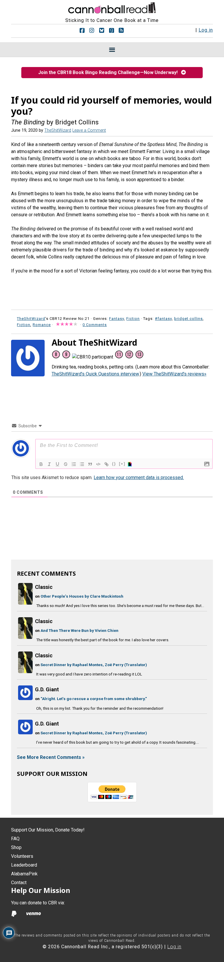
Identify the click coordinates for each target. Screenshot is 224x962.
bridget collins (188, 318)
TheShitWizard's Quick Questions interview (95, 374)
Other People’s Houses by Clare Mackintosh (82, 596)
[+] (122, 464)
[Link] (106, 464)
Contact (19, 882)
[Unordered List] (82, 464)
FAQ (15, 838)
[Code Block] (98, 464)
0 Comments (95, 325)
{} (114, 464)
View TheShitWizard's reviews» (174, 374)
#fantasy (163, 318)
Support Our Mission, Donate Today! (48, 830)
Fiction (133, 318)
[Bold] (41, 464)
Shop (16, 847)
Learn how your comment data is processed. (139, 477)
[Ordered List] (74, 464)
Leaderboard (24, 865)
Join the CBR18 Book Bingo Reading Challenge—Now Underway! (109, 72)
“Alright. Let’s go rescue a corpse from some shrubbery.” (94, 698)
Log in (206, 30)
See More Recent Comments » (51, 757)
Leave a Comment (89, 130)
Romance (42, 325)
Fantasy (116, 318)
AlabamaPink (24, 874)
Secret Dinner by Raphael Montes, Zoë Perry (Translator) (94, 664)
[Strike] (66, 464)
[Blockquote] (90, 464)
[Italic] (49, 464)
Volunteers (22, 856)
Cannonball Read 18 (112, 7)
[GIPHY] (130, 464)
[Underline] (57, 464)
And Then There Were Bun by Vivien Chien (79, 630)
